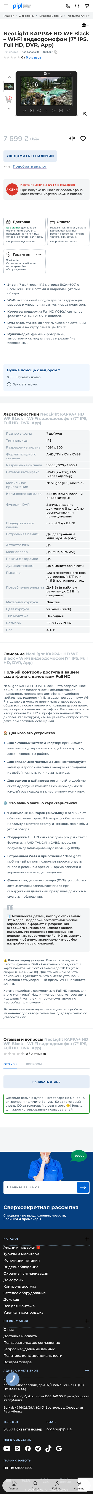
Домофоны (26, 15)
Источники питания (21, 1260)
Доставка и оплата (20, 1336)
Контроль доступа (19, 1286)
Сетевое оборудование (24, 1293)
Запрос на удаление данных (29, 1349)
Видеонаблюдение (20, 1267)
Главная (8, 15)
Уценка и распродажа (23, 1312)
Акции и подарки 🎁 (21, 1247)
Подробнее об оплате (63, 241)
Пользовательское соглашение (31, 1343)
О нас (8, 1330)
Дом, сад (11, 1299)
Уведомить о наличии (30, 156)
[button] (9, 77)
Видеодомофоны (51, 15)
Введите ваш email (24, 1187)
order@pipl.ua (59, 1429)
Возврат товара (17, 1362)
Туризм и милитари (21, 1254)
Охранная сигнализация (25, 1273)
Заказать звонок (25, 384)
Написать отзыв (46, 1081)
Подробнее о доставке (20, 241)
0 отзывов (33, 57)
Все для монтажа (19, 1306)
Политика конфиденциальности (32, 1356)
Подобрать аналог (29, 166)
